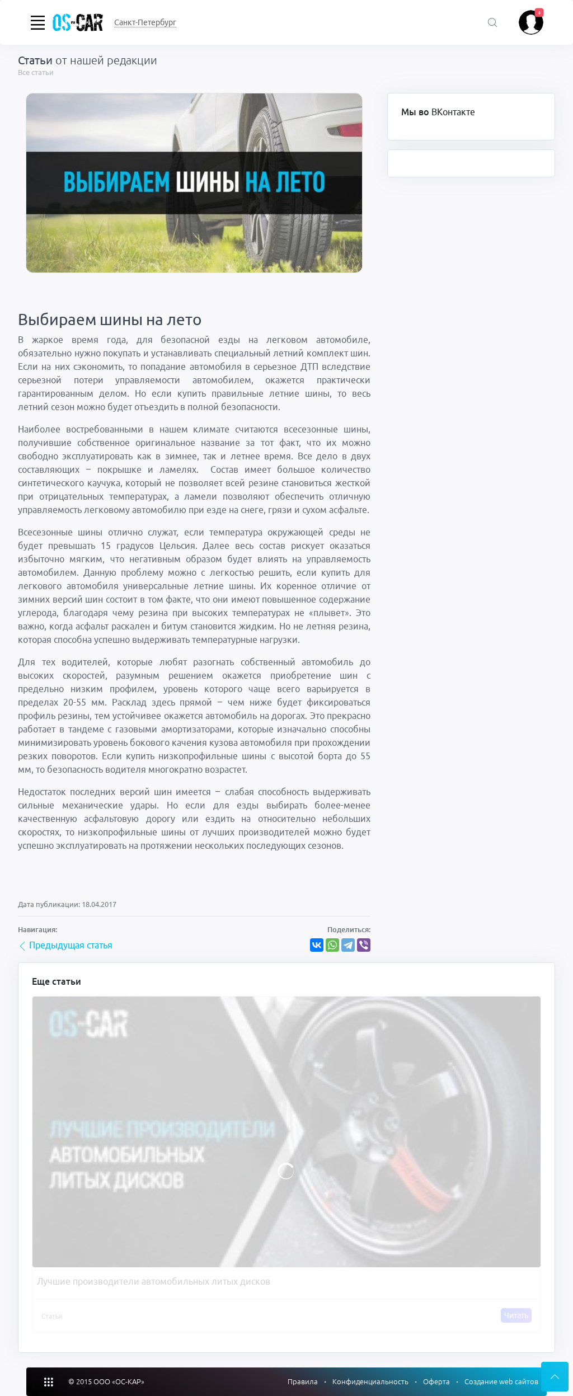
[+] (531, 21)
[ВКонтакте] (316, 945)
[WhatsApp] (332, 945)
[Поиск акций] (492, 23)
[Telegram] (348, 945)
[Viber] (363, 945)
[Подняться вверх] (555, 1377)
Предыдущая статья (69, 945)
